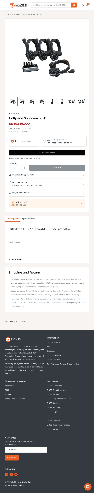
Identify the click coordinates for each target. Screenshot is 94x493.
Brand (49, 346)
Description (13, 218)
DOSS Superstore (54, 386)
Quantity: (13, 163)
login (17, 158)
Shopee (8, 394)
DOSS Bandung (54, 407)
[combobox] (54, 5)
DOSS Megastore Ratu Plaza (59, 399)
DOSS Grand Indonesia (56, 390)
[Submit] (74, 5)
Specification (28, 218)
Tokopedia (9, 386)
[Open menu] (6, 5)
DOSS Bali (51, 416)
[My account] (82, 5)
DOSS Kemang (53, 394)
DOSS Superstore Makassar (58, 425)
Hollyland (14, 129)
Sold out (57, 168)
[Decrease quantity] (11, 168)
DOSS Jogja (52, 412)
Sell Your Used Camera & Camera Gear (63, 364)
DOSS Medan (52, 429)
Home (7, 14)
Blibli (7, 390)
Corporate (51, 351)
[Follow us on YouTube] (16, 474)
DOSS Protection (54, 355)
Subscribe (11, 458)
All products (16, 14)
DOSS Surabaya (53, 403)
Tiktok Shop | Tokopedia (15, 399)
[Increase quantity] (24, 168)
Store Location (53, 342)
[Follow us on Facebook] (11, 474)
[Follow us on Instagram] (6, 474)
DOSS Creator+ (53, 360)
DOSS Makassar (54, 421)
